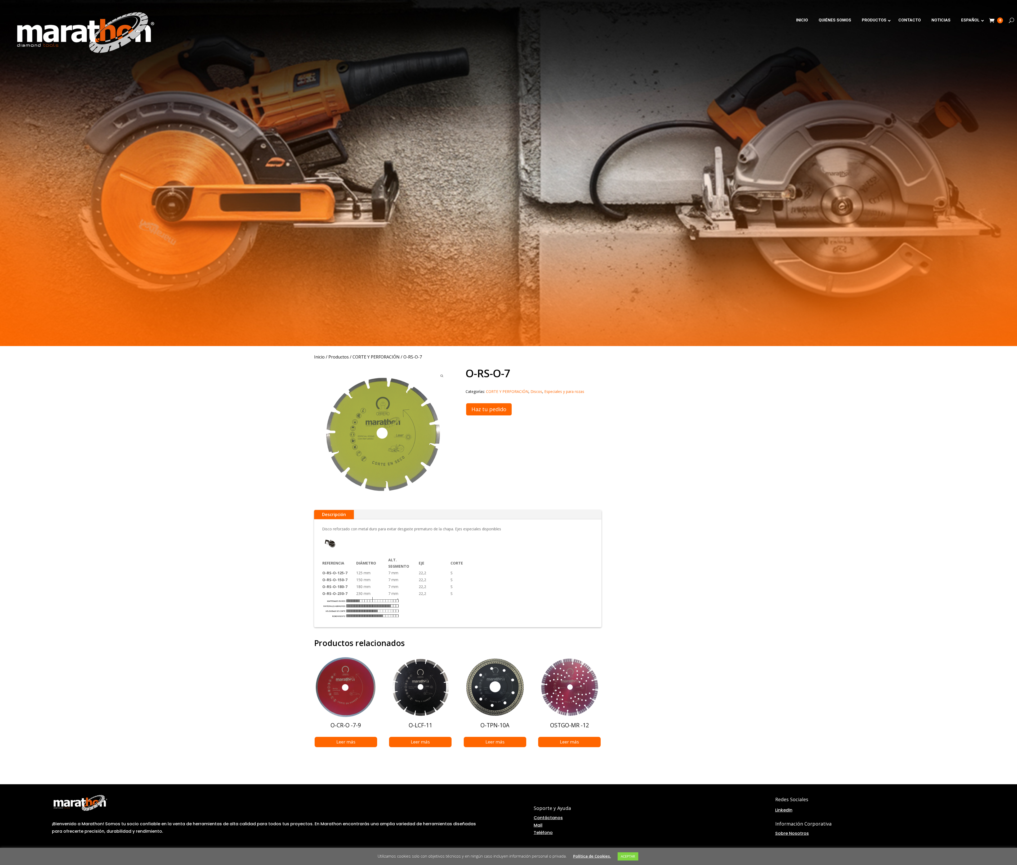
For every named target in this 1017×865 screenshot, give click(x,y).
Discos (536, 391)
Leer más (345, 742)
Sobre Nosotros (792, 833)
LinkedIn (783, 810)
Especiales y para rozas (564, 391)
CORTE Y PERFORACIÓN (376, 357)
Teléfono (543, 833)
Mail (538, 825)
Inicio (319, 357)
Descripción (334, 514)
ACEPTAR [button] (628, 856)
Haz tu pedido (488, 409)
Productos (338, 357)
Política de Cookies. (592, 856)
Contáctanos (548, 818)
